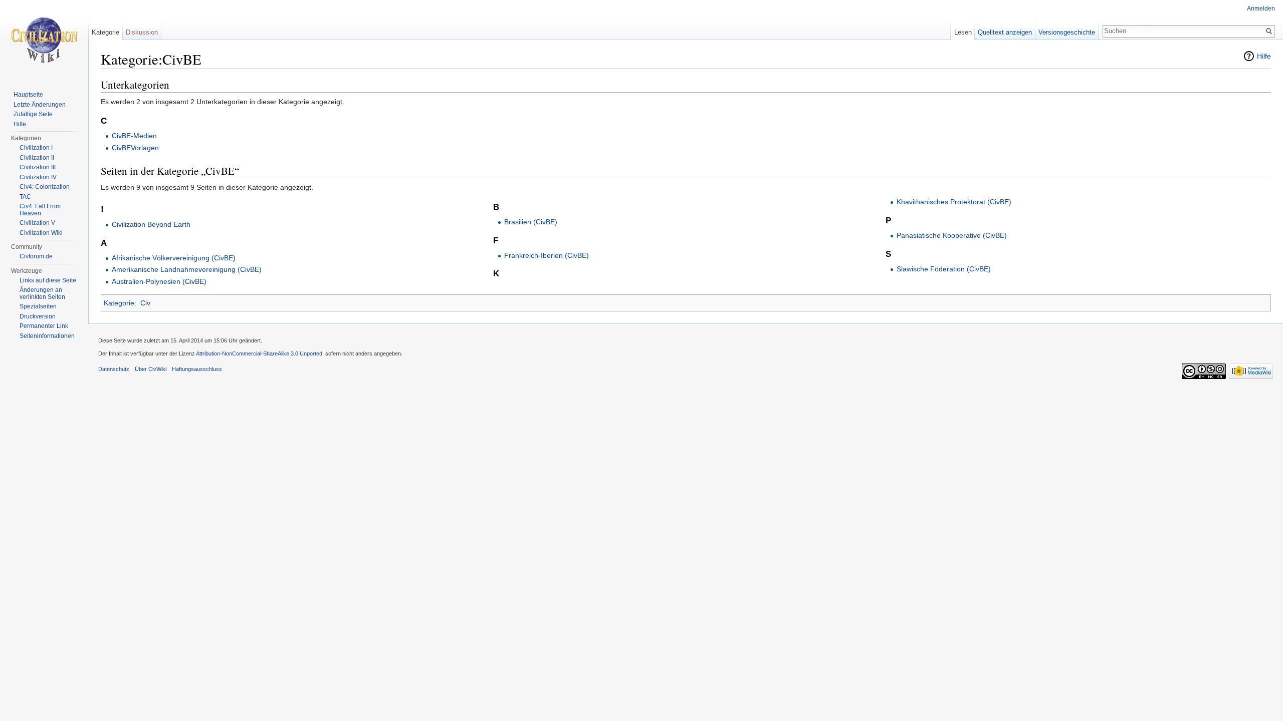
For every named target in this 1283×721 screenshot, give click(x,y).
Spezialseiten (38, 306)
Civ (145, 303)
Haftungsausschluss (197, 369)
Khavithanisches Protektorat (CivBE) (954, 202)
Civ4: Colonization (45, 186)
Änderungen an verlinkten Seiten (42, 293)
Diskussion (142, 32)
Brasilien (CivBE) (530, 222)
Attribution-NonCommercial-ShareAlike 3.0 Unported (259, 353)
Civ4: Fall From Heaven (40, 210)
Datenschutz (113, 369)
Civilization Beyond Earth (151, 224)
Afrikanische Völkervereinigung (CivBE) (174, 258)
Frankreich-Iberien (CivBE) (546, 255)
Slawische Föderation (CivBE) (944, 269)
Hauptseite (28, 94)
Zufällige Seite (33, 114)
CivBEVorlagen (135, 148)
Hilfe (1264, 56)
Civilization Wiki (41, 232)
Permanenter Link (44, 325)
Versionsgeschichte (1066, 32)
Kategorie (119, 303)
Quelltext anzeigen (1005, 32)
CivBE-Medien (134, 136)
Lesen (963, 32)
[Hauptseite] (44, 40)
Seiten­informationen (47, 335)
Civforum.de (36, 256)
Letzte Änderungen (40, 104)
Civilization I (36, 147)
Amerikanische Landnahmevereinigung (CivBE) (187, 269)
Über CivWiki (150, 369)
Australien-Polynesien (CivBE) (159, 281)
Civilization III (38, 167)
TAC (25, 196)
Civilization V (37, 222)
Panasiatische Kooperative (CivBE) (952, 235)
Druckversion (38, 316)
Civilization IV (38, 177)
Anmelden (1261, 8)
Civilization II (37, 157)
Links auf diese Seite (48, 280)
